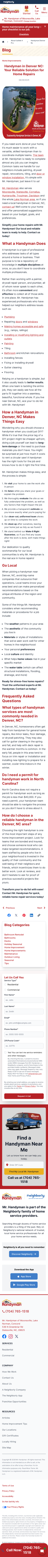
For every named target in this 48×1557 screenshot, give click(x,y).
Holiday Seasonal (13, 944)
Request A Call (24, 1096)
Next (39, 907)
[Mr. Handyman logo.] (12, 1196)
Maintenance (11, 953)
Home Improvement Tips (14, 1423)
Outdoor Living (12, 957)
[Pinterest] (24, 915)
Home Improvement (14, 947)
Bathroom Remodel (14, 934)
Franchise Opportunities (14, 1401)
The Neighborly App (12, 1395)
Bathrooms (10, 937)
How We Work (9, 1371)
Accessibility (7, 1496)
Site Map (6, 1447)
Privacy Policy (30, 1086)
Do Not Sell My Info (10, 1501)
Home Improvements (11, 61)
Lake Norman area (24, 199)
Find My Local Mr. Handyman (24, 1171)
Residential (12, 984)
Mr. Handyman (10, 188)
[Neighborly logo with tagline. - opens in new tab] (36, 1196)
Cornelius (34, 191)
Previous (10, 907)
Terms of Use (8, 1485)
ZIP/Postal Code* (11, 1040)
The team (38, 155)
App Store (26, 1276)
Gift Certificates (10, 1435)
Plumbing (9, 316)
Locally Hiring (9, 1441)
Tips (6, 963)
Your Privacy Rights (15, 1507)
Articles (6, 1417)
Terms (19, 1086)
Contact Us (8, 1377)
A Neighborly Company (14, 1389)
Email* (7, 1018)
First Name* (9, 995)
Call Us (37, 12)
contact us (8, 206)
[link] (39, 915)
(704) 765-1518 (17, 1311)
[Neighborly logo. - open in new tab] (8, 2)
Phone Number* (11, 1029)
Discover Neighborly (22, 1254)
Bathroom (10, 353)
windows (33, 321)
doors (19, 321)
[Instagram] (11, 1336)
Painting (8, 343)
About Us (7, 1383)
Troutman (22, 195)
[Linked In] (31, 915)
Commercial (13, 989)
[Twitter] (16, 915)
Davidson (34, 195)
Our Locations (9, 1429)
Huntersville (8, 195)
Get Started (26, 12)
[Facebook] (9, 915)
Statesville (22, 191)
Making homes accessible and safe (23, 326)
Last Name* (9, 1006)
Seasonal (9, 960)
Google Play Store (26, 1284)
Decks (7, 941)
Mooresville (8, 191)
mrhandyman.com (35, 1074)
